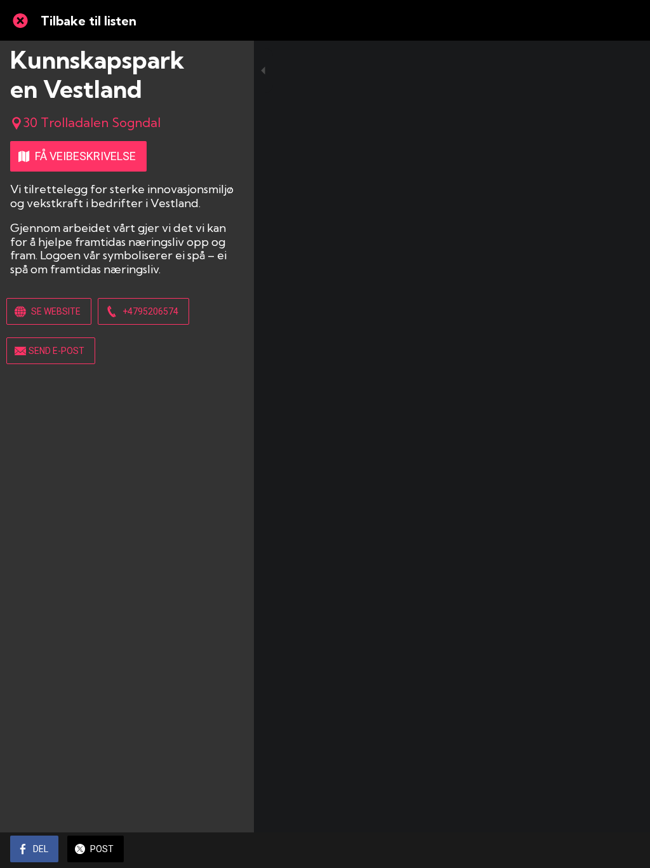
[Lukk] (20, 20)
